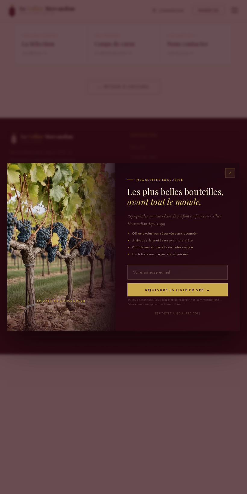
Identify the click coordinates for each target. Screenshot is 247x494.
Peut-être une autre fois (177, 313)
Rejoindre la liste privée (177, 289)
